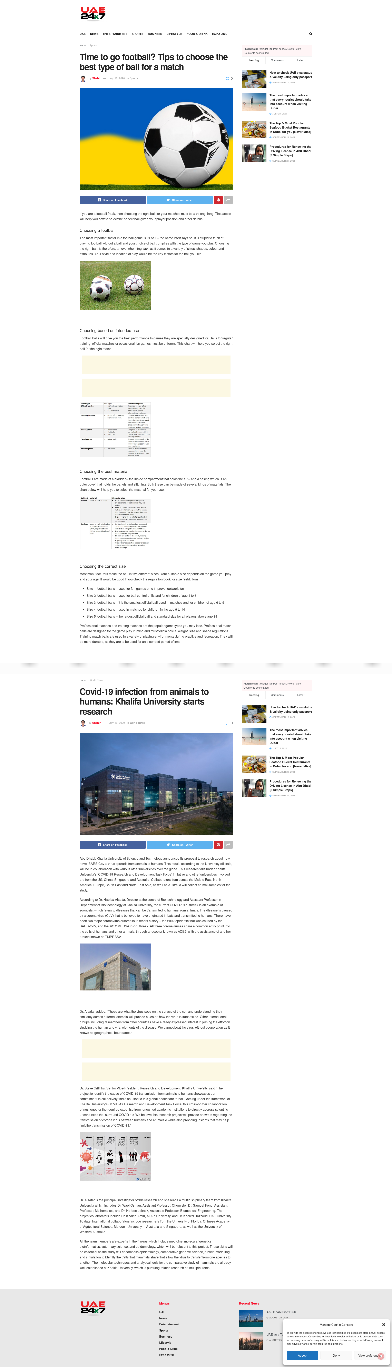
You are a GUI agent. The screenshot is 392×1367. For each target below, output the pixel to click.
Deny (336, 1355)
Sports (137, 34)
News (94, 34)
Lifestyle (174, 34)
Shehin (96, 78)
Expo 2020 (219, 34)
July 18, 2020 (117, 78)
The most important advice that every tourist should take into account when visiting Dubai (290, 101)
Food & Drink (197, 34)
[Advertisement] (187, 13)
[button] (384, 1325)
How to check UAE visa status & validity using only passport (291, 74)
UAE (83, 34)
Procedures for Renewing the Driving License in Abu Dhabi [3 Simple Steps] (290, 150)
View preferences (370, 1355)
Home (83, 45)
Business (155, 34)
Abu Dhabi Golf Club (281, 1312)
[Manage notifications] (381, 1356)
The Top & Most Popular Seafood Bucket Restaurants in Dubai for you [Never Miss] (290, 127)
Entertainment (115, 34)
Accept (302, 1355)
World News (96, 680)
